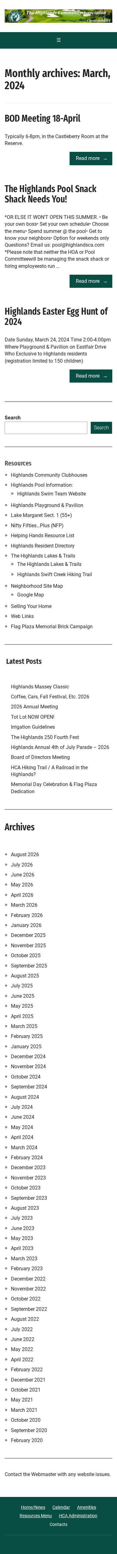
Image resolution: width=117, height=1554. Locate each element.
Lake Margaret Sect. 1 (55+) (41, 515)
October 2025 (26, 955)
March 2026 (24, 905)
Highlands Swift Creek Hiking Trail (54, 574)
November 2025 (28, 945)
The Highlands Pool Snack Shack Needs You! (50, 194)
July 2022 (22, 1329)
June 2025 (22, 996)
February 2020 (27, 1440)
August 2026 (25, 854)
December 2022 (28, 1279)
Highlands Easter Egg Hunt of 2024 (56, 316)
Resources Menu (36, 1515)
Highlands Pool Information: (42, 485)
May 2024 (22, 1127)
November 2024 (28, 1066)
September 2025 (29, 966)
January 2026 (26, 925)
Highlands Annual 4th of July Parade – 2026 (60, 747)
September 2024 (29, 1087)
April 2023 (22, 1248)
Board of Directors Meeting (40, 757)
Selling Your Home (31, 606)
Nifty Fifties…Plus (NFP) (37, 525)
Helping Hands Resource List (42, 535)
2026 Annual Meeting (35, 707)
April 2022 (22, 1360)
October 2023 (26, 1188)
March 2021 (24, 1410)
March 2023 (24, 1259)
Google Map (30, 595)
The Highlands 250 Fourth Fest (45, 737)
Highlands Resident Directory (43, 546)
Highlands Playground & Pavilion (47, 505)
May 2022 (22, 1349)
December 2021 (28, 1380)
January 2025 (26, 1047)
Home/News (33, 1507)
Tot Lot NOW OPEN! (32, 717)
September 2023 (29, 1198)
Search (13, 418)
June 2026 (22, 875)
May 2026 (22, 885)
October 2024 (26, 1077)
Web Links (22, 616)
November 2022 (28, 1289)
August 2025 (25, 976)
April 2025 (22, 1016)
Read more (88, 158)
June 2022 (22, 1339)
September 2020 (29, 1430)
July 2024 (22, 1107)
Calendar (61, 1507)
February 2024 (27, 1158)
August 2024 (25, 1097)
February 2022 (27, 1370)
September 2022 (29, 1309)
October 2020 (26, 1420)
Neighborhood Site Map (37, 586)
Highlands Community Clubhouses (49, 475)
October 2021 (26, 1390)
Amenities (86, 1507)
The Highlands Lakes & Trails (43, 556)
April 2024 (22, 1137)
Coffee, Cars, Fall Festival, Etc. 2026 (50, 697)
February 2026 (27, 915)
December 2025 (28, 935)
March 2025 (24, 1026)
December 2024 (28, 1056)
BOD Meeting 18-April (42, 118)
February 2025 (27, 1036)
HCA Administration (78, 1515)
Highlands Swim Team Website (51, 494)
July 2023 (22, 1218)
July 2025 (22, 986)
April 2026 (22, 895)
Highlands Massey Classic (40, 687)
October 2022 (26, 1299)
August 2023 (25, 1208)
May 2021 (22, 1400)
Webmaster (43, 1474)
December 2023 (28, 1167)
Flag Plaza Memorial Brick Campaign (52, 627)
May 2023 (22, 1238)
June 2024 (22, 1117)
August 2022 (25, 1319)
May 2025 (22, 1006)
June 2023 (22, 1228)
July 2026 (22, 865)
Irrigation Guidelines (34, 727)
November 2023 (28, 1178)
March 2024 (24, 1148)
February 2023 (27, 1269)
